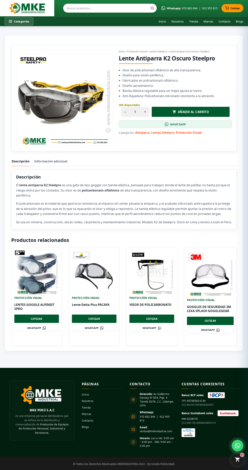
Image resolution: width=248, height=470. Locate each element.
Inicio (162, 21)
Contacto (224, 21)
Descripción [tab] (20, 161)
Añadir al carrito (193, 112)
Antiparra (142, 133)
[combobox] (110, 8)
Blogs (239, 21)
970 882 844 (189, 8)
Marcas (208, 21)
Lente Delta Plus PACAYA (90, 305)
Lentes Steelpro (158, 51)
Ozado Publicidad (162, 464)
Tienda (193, 21)
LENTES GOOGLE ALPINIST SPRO (34, 307)
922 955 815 (210, 8)
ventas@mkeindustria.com (156, 429)
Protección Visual (137, 51)
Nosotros (177, 21)
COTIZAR (36, 319)
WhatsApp (178, 124)
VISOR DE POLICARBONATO (150, 305)
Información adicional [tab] (50, 161)
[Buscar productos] (152, 8)
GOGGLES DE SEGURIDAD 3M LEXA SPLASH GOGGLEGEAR (209, 309)
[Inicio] (27, 8)
